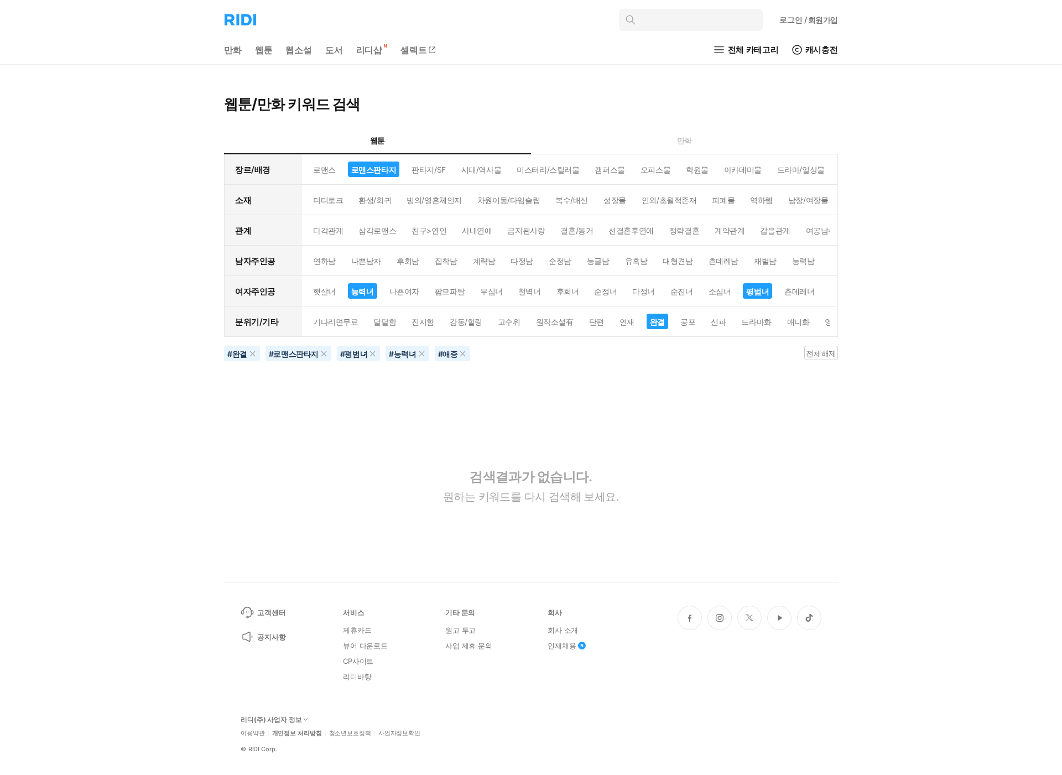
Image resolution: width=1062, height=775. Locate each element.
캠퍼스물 (609, 169)
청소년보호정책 (350, 733)
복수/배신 (571, 200)
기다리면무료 (335, 321)
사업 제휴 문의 (468, 645)
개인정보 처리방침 (297, 733)
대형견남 (678, 261)
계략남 (484, 261)
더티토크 (328, 200)
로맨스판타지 (373, 169)
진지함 (423, 321)
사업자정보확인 (399, 733)
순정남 (560, 261)
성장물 (614, 200)
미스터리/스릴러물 (548, 169)
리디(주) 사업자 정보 (271, 720)
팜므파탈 (450, 291)
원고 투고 (460, 630)
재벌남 (765, 261)
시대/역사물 (481, 169)
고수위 (509, 321)
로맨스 (324, 169)
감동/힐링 (466, 321)
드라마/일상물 (801, 169)
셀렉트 (413, 49)
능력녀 (362, 291)
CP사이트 (358, 661)
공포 (687, 321)
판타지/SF (428, 169)
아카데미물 (743, 169)
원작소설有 (555, 321)
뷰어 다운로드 (365, 645)
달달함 (384, 321)
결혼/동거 (576, 230)
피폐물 (723, 200)
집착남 (446, 261)
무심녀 (491, 291)
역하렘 (761, 200)
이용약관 (253, 733)
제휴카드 (357, 630)
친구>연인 (429, 230)
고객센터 (271, 612)
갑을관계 (775, 230)
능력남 (803, 261)
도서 (334, 49)
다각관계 (328, 230)
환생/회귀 (374, 200)
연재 (627, 321)
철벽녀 (529, 291)
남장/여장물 (808, 200)
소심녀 (720, 291)
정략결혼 (684, 230)
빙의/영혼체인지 (434, 200)
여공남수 (821, 230)
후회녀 (567, 291)
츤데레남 (723, 261)
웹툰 (264, 49)
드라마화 (756, 321)
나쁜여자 (404, 291)
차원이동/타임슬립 (508, 200)
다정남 (522, 261)
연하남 (324, 261)
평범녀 (757, 291)
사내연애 (477, 230)
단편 (596, 321)
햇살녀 (324, 291)
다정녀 (643, 291)
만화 (233, 49)
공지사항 (271, 636)
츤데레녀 (799, 291)
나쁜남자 (366, 261)
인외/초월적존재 (669, 200)
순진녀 (681, 291)
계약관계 (730, 230)
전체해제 (821, 353)
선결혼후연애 (630, 230)
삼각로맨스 (377, 230)
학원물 (697, 169)
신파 (718, 321)
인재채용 (562, 645)
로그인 (808, 19)
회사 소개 (563, 630)
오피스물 (655, 169)
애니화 (798, 321)
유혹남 (636, 261)
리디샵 (369, 49)
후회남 (408, 261)
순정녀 (605, 291)
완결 (657, 321)
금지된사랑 (526, 230)
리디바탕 (357, 676)
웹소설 (298, 49)
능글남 (598, 261)
